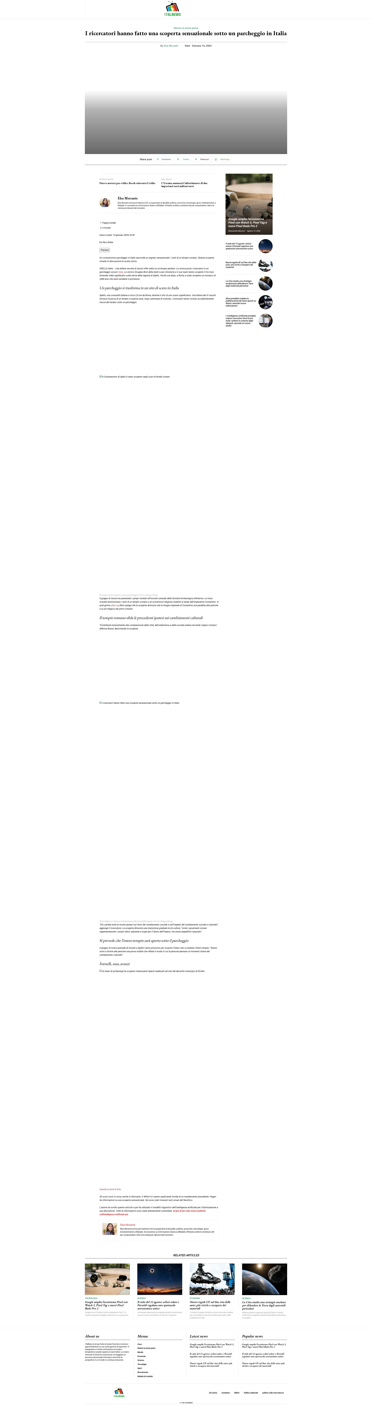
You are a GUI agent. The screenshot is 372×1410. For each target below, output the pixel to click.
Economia (195, 1298)
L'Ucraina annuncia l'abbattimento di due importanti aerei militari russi (184, 185)
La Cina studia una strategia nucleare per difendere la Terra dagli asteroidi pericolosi (239, 283)
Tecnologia (91, 1298)
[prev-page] (262, 179)
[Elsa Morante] (106, 202)
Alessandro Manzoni (236, 231)
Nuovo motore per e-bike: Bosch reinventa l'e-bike (127, 183)
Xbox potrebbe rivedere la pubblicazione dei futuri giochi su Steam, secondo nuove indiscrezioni (241, 302)
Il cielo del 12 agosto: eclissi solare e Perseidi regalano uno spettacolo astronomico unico (239, 246)
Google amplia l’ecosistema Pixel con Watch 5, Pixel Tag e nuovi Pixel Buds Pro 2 (247, 222)
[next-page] (267, 179)
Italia (120, 272)
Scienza (141, 1298)
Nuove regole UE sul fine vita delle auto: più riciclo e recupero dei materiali (241, 265)
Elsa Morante (171, 46)
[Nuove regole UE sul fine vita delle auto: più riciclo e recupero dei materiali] (266, 265)
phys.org (115, 605)
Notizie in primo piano (186, 28)
